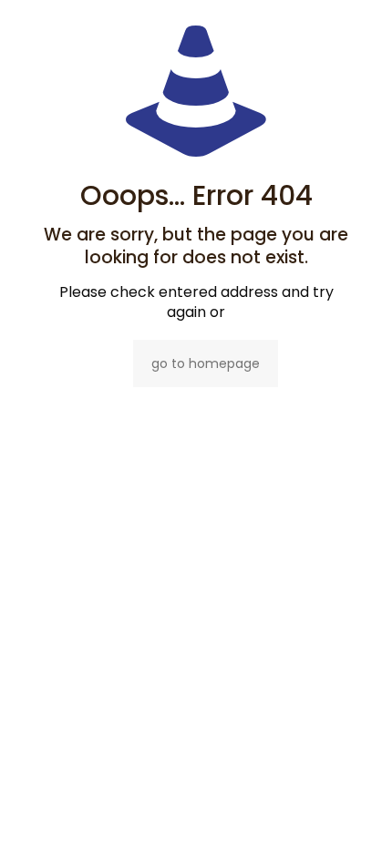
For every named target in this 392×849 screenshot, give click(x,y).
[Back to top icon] (354, 812)
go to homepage (205, 363)
